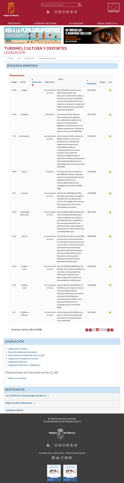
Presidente (14, 23)
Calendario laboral (14, 410)
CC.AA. (23, 82)
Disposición (49, 82)
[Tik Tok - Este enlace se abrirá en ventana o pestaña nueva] (75, 11)
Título (60, 79)
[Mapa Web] (57, 457)
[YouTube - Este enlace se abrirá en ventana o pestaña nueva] (60, 11)
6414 (14, 236)
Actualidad (76, 23)
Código (14, 82)
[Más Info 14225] (110, 212)
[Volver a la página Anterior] (90, 329)
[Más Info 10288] (110, 172)
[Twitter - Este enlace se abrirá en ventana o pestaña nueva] (64, 11)
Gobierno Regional (45, 23)
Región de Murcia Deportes (19, 403)
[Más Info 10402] (110, 90)
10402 (14, 90)
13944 (14, 114)
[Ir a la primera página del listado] (86, 329)
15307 (14, 266)
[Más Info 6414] (110, 236)
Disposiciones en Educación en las (26, 355)
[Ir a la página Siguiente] (108, 329)
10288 (14, 172)
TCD (19, 58)
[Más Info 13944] (110, 114)
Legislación (29, 58)
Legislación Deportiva (17, 362)
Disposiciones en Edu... (47, 58)
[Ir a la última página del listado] (111, 329)
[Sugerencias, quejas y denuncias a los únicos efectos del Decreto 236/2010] (66, 457)
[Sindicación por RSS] (70, 457)
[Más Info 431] (110, 312)
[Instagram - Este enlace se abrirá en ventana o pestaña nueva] (67, 11)
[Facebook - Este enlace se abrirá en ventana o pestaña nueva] (71, 11)
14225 (14, 212)
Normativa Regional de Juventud (22, 352)
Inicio (10, 58)
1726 (14, 136)
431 (14, 312)
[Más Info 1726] (110, 136)
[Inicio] (11, 9)
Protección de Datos (75, 453)
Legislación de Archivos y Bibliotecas (24, 365)
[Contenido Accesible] (50, 11)
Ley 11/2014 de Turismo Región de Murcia (26, 395)
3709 (14, 285)
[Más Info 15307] (110, 266)
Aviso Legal (59, 453)
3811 (14, 193)
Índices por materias (17, 378)
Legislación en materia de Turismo (23, 358)
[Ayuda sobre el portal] (62, 457)
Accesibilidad (45, 453)
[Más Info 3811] (110, 193)
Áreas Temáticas (107, 23)
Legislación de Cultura (18, 348)
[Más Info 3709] (110, 285)
